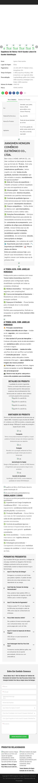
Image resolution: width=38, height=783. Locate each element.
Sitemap (26, 778)
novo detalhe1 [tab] (12, 100)
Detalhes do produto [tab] (24, 100)
